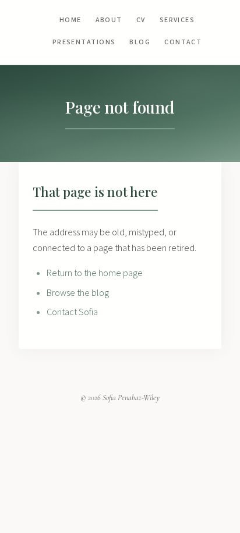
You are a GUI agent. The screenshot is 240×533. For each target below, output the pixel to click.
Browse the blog (78, 293)
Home (70, 20)
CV (141, 20)
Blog (139, 42)
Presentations (84, 42)
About (109, 20)
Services (177, 20)
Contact (183, 42)
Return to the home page (95, 273)
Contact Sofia (72, 312)
